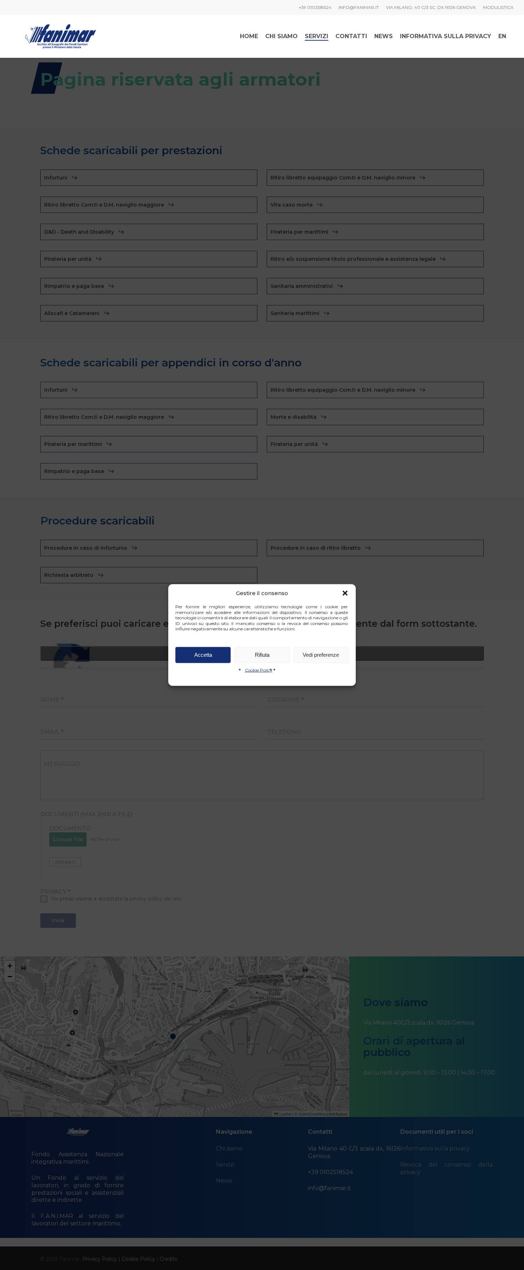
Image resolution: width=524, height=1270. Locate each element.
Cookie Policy (258, 669)
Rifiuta (262, 655)
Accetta (203, 655)
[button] (345, 593)
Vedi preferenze (321, 655)
